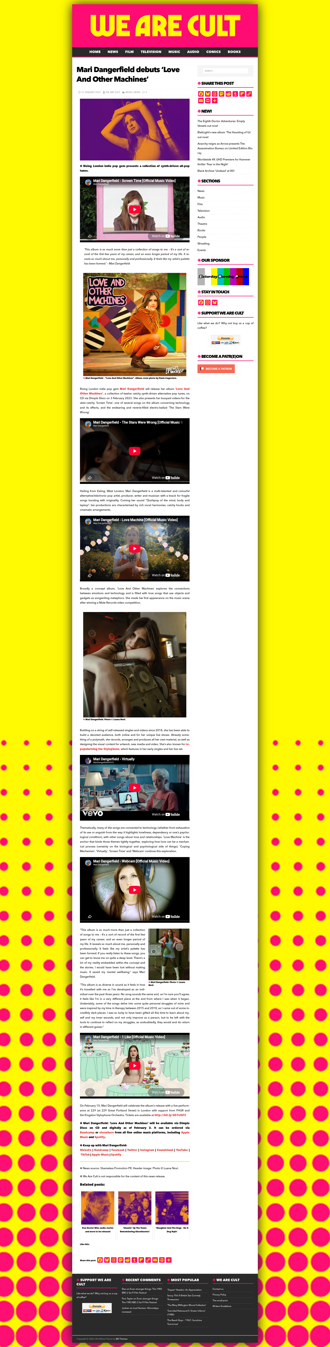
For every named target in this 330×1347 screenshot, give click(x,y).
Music (174, 52)
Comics (213, 52)
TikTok (85, 1154)
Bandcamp (87, 1132)
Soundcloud (165, 1150)
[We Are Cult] (165, 44)
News (113, 52)
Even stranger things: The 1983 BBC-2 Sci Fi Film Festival (142, 1291)
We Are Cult (113, 92)
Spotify (100, 1137)
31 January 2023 (91, 92)
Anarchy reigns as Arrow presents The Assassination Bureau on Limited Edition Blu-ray (225, 148)
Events (201, 250)
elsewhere (107, 1132)
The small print (220, 1300)
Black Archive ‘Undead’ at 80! (215, 171)
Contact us (218, 1289)
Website (85, 1150)
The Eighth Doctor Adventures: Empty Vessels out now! (221, 123)
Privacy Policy (219, 1295)
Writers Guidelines (222, 1306)
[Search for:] (225, 71)
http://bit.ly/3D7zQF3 (170, 1115)
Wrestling (203, 243)
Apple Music (100, 1154)
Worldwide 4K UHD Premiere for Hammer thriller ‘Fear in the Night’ (223, 162)
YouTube (182, 1150)
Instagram (147, 1150)
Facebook (117, 1150)
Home (95, 52)
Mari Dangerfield (132, 389)
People (201, 237)
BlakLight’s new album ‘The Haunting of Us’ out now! (224, 134)
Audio (193, 52)
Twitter (132, 1150)
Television (151, 52)
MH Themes (121, 1339)
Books (234, 52)
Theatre (202, 223)
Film (129, 52)
